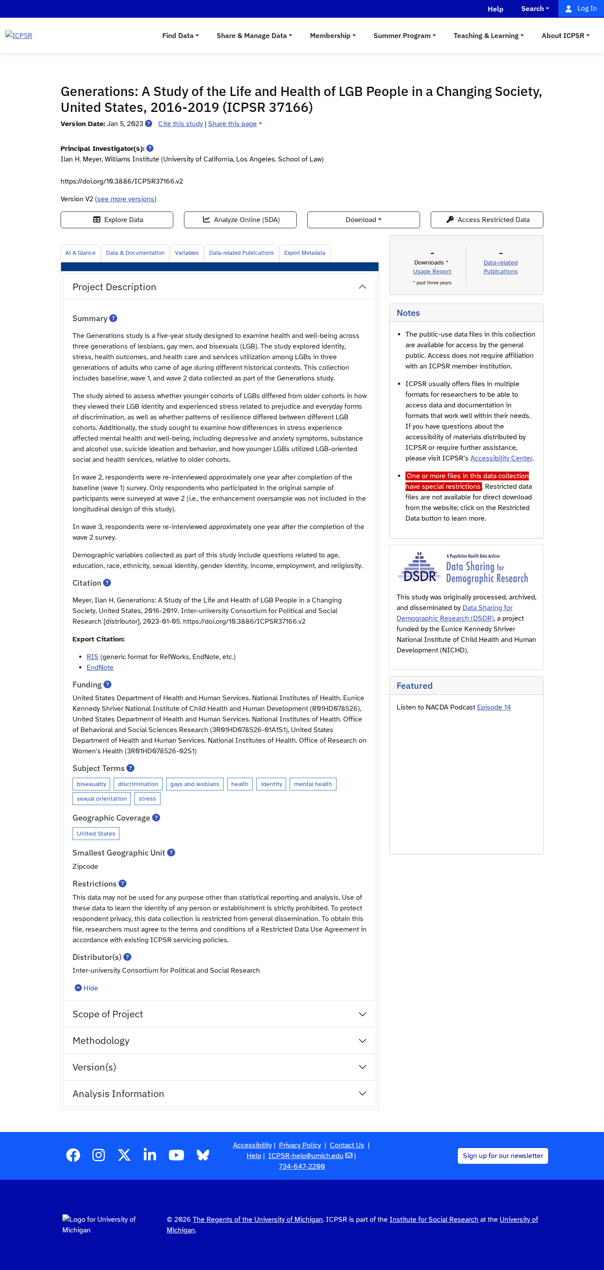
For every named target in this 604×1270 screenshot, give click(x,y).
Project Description (115, 286)
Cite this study (180, 123)
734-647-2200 (302, 1166)
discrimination (138, 784)
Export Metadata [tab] (304, 253)
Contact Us (347, 1145)
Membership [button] (330, 35)
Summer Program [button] (402, 35)
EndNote (100, 667)
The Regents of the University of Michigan (258, 1219)
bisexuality (91, 784)
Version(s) (94, 1066)
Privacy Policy (300, 1145)
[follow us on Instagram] (98, 1158)
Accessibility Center (501, 458)
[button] (148, 123)
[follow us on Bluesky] (202, 1158)
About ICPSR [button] (563, 35)
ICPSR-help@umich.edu (306, 1155)
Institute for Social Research (434, 1219)
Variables (187, 253)
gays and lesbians (194, 784)
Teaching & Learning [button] (486, 35)
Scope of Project (108, 1013)
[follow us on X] (124, 1158)
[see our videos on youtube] (176, 1158)
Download (361, 219)
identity (271, 784)
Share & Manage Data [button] (252, 35)
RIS (93, 656)
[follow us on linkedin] (149, 1158)
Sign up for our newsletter (503, 1155)
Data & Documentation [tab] (135, 253)
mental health (313, 784)
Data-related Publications (241, 253)
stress (147, 798)
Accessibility (252, 1145)
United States (96, 833)
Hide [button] (91, 988)
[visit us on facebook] (73, 1158)
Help (254, 1155)
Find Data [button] (178, 35)
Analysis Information (118, 1093)
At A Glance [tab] (80, 253)
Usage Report (432, 271)
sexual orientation (102, 798)
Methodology (101, 1040)
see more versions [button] (125, 199)
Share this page (232, 123)
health (239, 784)
